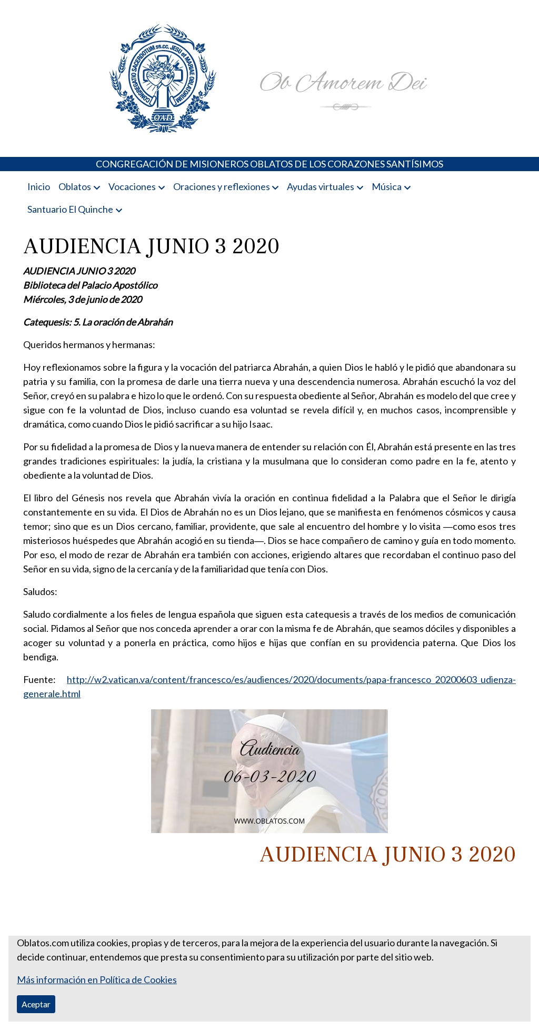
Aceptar (36, 1004)
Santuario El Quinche (70, 209)
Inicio (38, 186)
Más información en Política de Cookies (97, 979)
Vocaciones (132, 186)
